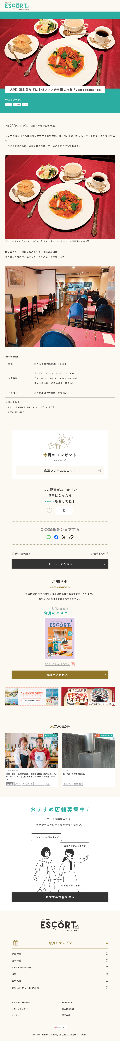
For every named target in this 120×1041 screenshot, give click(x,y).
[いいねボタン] (49, 510)
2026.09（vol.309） (57, 664)
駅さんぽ (17, 980)
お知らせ (16, 1015)
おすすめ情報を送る (60, 897)
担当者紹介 (67, 1002)
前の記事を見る (22, 553)
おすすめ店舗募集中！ (22, 1002)
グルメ (8, 104)
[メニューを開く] (114, 5)
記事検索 (17, 953)
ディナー (16, 104)
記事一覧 (17, 960)
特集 (14, 974)
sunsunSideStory (22, 967)
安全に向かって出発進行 (25, 987)
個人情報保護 (68, 1008)
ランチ (25, 104)
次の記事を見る (97, 553)
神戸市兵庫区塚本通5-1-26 (48, 363)
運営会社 (66, 1015)
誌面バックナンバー (60, 675)
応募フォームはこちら (60, 470)
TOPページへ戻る (60, 564)
